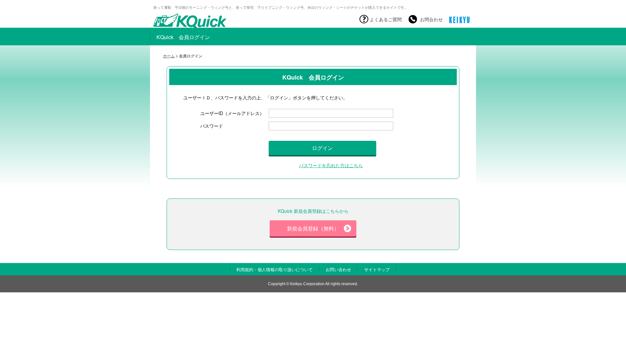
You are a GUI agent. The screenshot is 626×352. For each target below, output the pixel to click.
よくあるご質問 (386, 19)
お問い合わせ (338, 269)
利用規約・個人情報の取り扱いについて (274, 269)
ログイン (322, 148)
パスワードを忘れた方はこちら (331, 165)
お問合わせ (431, 19)
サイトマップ (377, 269)
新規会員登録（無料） (313, 228)
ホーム (169, 55)
